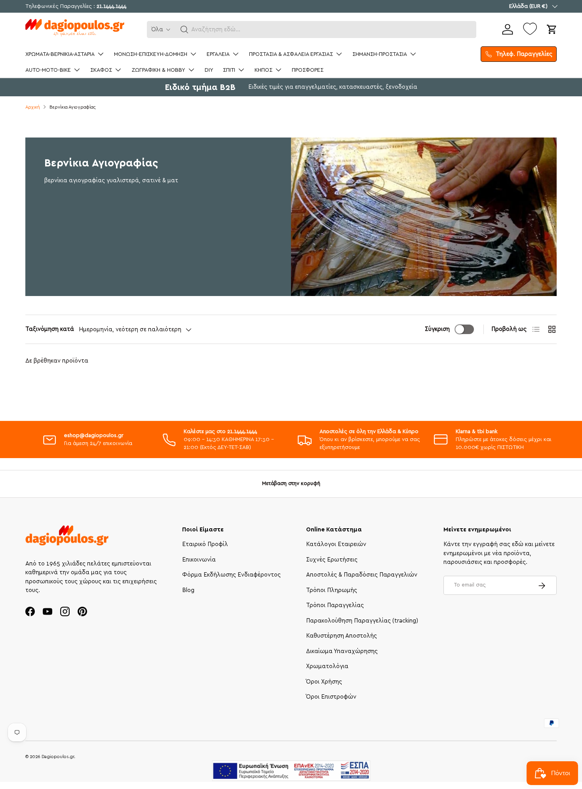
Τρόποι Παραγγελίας (335, 606)
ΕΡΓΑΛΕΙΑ (218, 54)
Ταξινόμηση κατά (49, 329)
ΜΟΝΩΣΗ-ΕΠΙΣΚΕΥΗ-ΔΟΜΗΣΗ (150, 54)
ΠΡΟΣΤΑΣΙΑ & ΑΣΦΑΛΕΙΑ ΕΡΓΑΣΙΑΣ (291, 54)
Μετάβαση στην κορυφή (291, 483)
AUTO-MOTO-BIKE (48, 70)
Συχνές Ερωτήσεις (332, 560)
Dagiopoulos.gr (58, 757)
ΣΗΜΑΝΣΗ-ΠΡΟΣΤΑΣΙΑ (379, 54)
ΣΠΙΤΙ (229, 70)
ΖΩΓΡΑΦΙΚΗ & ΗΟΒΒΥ (158, 70)
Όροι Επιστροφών (331, 697)
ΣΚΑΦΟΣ (101, 70)
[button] (184, 30)
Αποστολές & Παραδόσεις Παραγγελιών (361, 575)
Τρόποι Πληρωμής (331, 590)
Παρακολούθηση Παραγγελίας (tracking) (362, 621)
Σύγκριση (437, 329)
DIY (209, 70)
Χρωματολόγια (327, 667)
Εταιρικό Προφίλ (205, 545)
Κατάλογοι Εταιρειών (336, 545)
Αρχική (32, 107)
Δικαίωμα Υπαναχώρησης (342, 651)
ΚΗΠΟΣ (263, 70)
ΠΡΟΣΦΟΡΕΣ (307, 70)
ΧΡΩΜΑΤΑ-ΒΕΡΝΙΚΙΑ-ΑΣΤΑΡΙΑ (60, 54)
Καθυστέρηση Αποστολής (341, 636)
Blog (188, 590)
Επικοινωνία (199, 560)
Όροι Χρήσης (324, 682)
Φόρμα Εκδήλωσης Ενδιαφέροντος (231, 575)
